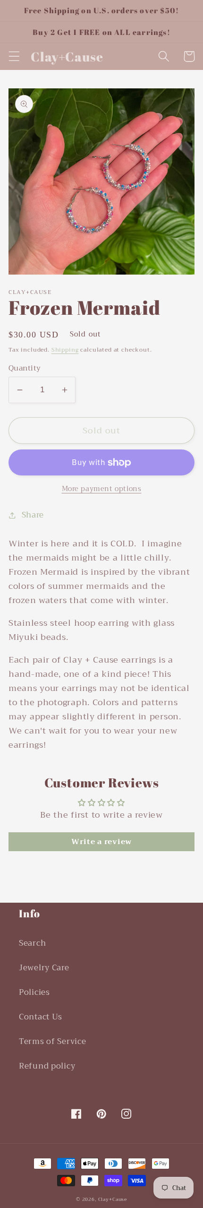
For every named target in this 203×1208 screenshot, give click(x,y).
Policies (34, 992)
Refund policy (47, 1066)
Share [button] (33, 515)
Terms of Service (52, 1041)
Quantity (24, 368)
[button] (14, 56)
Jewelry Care (44, 968)
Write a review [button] (101, 841)
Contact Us (40, 1017)
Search (32, 943)
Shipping (65, 349)
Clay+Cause (112, 1199)
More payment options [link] (102, 489)
